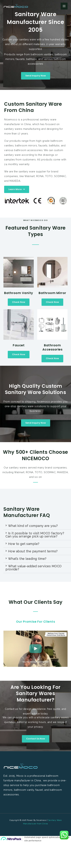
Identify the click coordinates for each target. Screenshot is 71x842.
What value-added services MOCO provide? (34, 567)
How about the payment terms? (33, 551)
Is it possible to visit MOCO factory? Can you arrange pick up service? (35, 534)
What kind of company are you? (33, 526)
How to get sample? (23, 544)
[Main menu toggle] (64, 6)
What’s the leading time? (27, 558)
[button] (37, 526)
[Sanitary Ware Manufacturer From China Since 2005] (15, 6)
